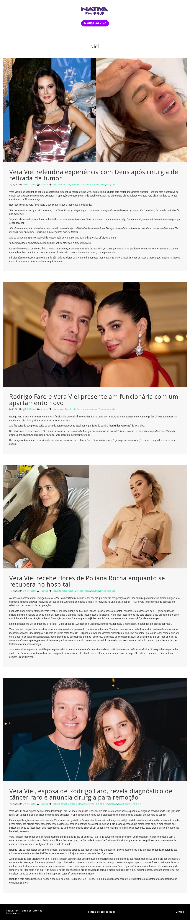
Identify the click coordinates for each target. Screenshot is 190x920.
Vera (108, 184)
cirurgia (61, 184)
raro (106, 804)
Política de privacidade (101, 911)
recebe (87, 591)
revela (121, 804)
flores (64, 591)
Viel (113, 184)
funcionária (75, 409)
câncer (64, 804)
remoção (113, 804)
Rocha (103, 591)
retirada (95, 184)
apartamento (58, 409)
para (102, 804)
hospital (71, 591)
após (55, 184)
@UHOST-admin (30, 184)
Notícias (44, 184)
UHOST (180, 911)
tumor (102, 184)
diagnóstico (81, 804)
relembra (87, 184)
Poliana (79, 591)
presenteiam (92, 409)
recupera (95, 591)
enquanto (57, 591)
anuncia (56, 804)
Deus (68, 184)
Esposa (90, 804)
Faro (67, 409)
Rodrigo (102, 409)
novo (83, 409)
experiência (76, 184)
